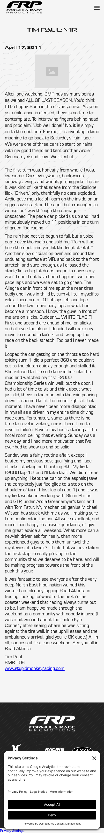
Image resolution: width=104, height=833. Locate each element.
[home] (24, 7)
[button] (96, 7)
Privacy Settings (12, 831)
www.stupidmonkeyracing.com (35, 668)
